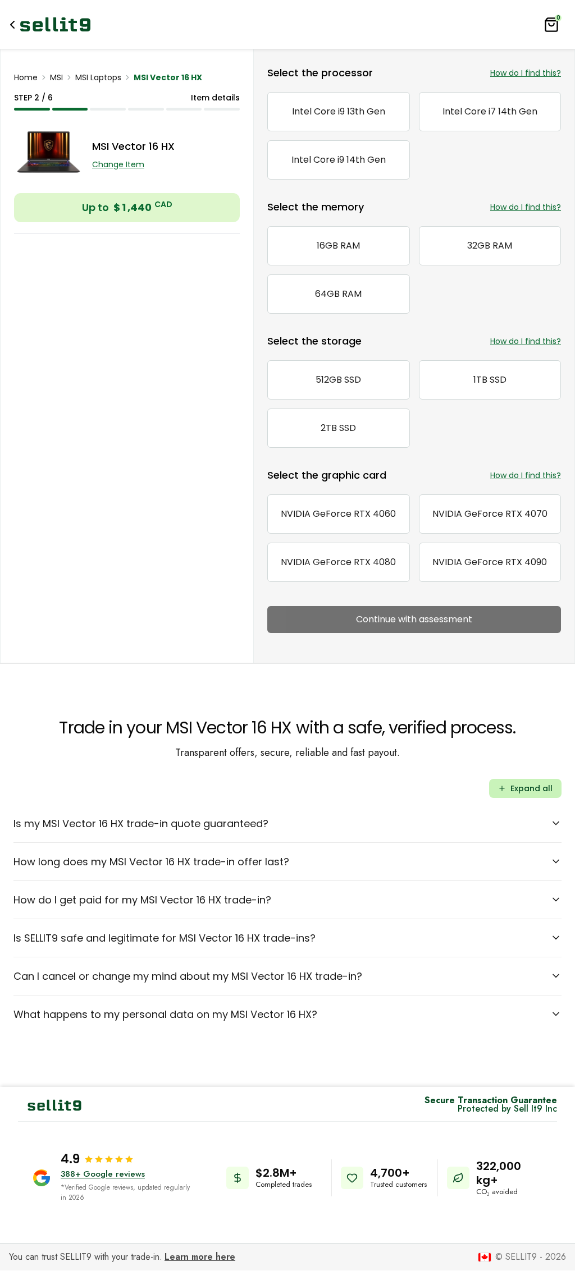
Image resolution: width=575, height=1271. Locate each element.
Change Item (118, 164)
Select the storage (314, 341)
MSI (56, 77)
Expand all (531, 788)
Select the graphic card (326, 475)
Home (26, 77)
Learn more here (200, 1256)
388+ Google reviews (103, 1174)
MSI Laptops (98, 77)
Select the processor (320, 73)
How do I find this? (525, 73)
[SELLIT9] (55, 24)
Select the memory (315, 207)
